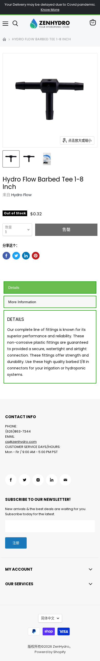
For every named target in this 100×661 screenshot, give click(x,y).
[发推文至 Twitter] (16, 256)
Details (13, 287)
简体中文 (47, 618)
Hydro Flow (21, 194)
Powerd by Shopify (50, 651)
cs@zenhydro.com (21, 441)
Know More (50, 9)
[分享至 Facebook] (6, 256)
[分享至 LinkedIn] (26, 256)
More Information (22, 302)
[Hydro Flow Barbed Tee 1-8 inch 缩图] (11, 159)
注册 (16, 542)
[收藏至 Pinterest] (35, 256)
